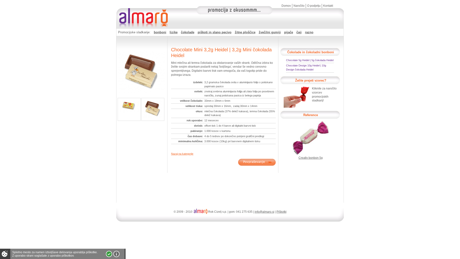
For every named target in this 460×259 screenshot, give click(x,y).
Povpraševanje (257, 162)
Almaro (142, 13)
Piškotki (281, 211)
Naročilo (299, 5)
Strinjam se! (109, 254)
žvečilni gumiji (270, 32)
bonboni (160, 32)
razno (309, 32)
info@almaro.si (264, 211)
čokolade (187, 32)
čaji (299, 32)
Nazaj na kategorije (182, 153)
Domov (286, 5)
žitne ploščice (245, 32)
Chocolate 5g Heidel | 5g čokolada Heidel (310, 60)
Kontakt (328, 5)
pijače (288, 32)
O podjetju (314, 5)
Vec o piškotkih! (116, 254)
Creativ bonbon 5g (311, 157)
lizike (174, 32)
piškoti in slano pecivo (214, 32)
